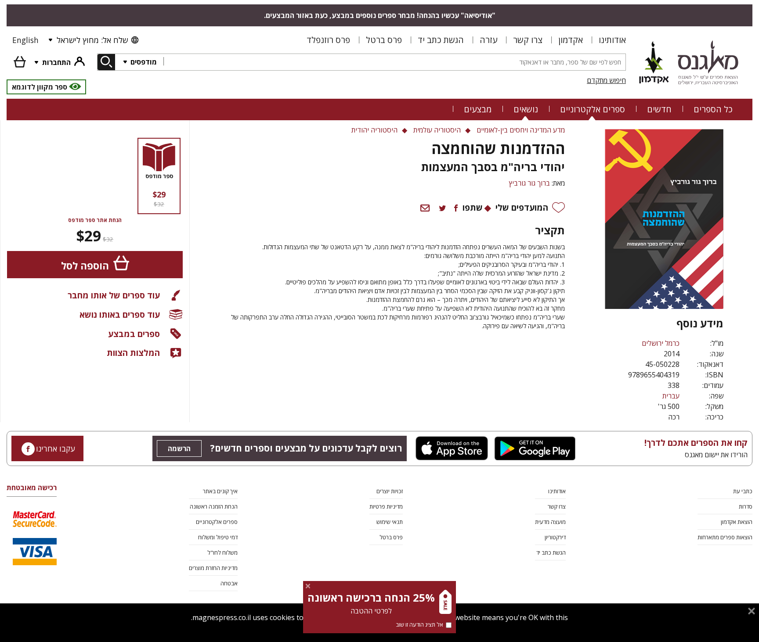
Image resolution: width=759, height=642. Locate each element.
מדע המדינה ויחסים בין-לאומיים (521, 130)
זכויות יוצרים (389, 491)
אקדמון (570, 40)
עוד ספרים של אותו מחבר (114, 295)
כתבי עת (742, 491)
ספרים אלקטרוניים (592, 109)
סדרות (745, 506)
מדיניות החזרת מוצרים (213, 568)
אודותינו (612, 40)
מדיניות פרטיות (386, 506)
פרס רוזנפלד (328, 40)
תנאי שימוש (389, 522)
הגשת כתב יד (441, 40)
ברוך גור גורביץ (529, 183)
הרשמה (179, 448)
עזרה (488, 40)
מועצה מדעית (550, 522)
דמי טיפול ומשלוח (218, 537)
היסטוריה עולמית (437, 130)
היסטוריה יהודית (374, 130)
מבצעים (478, 109)
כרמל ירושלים (660, 343)
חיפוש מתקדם (606, 80)
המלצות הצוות (133, 353)
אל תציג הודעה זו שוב (419, 624)
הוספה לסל (85, 266)
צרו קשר (527, 40)
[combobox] (394, 62)
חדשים (659, 109)
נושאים (525, 109)
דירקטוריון (555, 537)
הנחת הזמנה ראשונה (214, 506)
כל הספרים (713, 109)
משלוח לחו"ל (222, 552)
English (25, 40)
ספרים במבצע (134, 334)
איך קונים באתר (220, 491)
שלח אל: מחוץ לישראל (92, 40)
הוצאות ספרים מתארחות (725, 537)
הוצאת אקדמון (736, 522)
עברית (670, 396)
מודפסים (143, 62)
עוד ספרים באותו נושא (120, 314)
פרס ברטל (384, 40)
